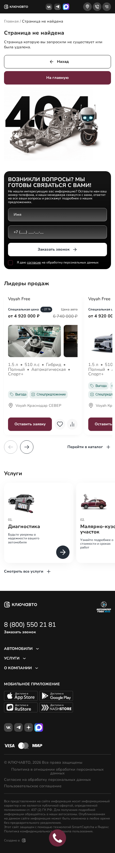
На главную (57, 77)
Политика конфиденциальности (29, 831)
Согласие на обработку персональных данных (47, 780)
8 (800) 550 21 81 (30, 624)
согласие (34, 262)
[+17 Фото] (43, 341)
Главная (11, 21)
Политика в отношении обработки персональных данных (57, 771)
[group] (39, 523)
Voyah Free (19, 299)
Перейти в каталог (85, 446)
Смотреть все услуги (23, 571)
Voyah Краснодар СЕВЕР (38, 406)
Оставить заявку (30, 424)
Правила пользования (75, 831)
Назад (63, 61)
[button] (26, 447)
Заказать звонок (54, 249)
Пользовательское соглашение (33, 786)
